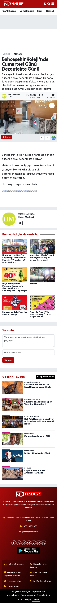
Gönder (8, 360)
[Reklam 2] (42, 274)
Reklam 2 (34, 284)
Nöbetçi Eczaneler (16, 564)
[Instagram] (23, 542)
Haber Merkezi (26, 217)
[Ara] (48, 4)
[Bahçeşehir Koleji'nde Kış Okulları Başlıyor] (14, 303)
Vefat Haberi (27, 11)
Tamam (36, 599)
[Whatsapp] (38, 542)
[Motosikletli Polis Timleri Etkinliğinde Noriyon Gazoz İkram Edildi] (42, 246)
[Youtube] (28, 542)
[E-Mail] (20, 223)
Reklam (18, 54)
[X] (18, 542)
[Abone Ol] (53, 138)
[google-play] (28, 551)
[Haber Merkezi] (9, 219)
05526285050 (30, 526)
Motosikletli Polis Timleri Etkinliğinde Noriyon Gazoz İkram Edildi (42, 257)
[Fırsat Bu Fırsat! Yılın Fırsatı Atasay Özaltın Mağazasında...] (42, 303)
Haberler (6, 54)
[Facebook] (13, 542)
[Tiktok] (33, 542)
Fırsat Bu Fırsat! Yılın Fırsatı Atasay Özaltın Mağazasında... (40, 314)
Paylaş (8, 137)
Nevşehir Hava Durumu (38, 565)
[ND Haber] (14, 4)
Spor (39, 11)
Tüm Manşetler (14, 581)
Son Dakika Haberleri (42, 581)
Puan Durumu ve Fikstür (38, 573)
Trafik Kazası (9, 11)
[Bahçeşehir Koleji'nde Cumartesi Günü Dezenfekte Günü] (28, 117)
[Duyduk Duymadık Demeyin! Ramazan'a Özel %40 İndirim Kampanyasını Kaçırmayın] (14, 274)
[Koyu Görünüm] (45, 4)
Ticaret (50, 11)
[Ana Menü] (52, 4)
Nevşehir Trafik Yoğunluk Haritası (12, 573)
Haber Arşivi (13, 586)
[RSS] (43, 542)
